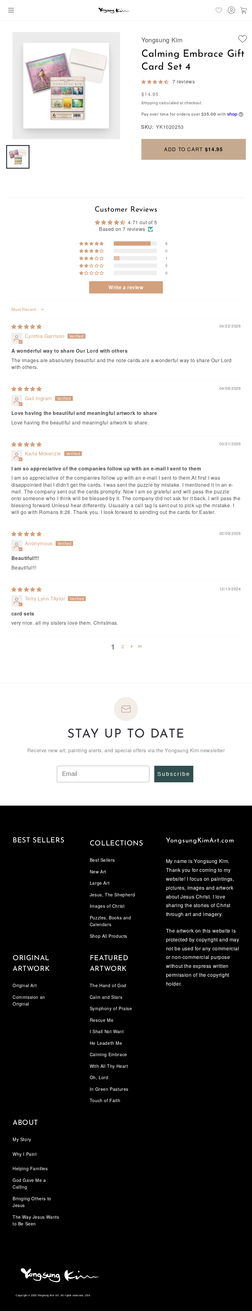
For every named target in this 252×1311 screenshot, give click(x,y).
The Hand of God (108, 985)
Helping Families (30, 1168)
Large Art (99, 883)
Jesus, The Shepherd (112, 894)
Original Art (25, 985)
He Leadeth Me (106, 1043)
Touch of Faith (105, 1100)
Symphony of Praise (111, 1008)
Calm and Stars (106, 997)
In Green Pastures (109, 1089)
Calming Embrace (108, 1054)
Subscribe (173, 774)
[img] (26, 326)
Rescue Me (101, 1020)
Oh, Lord (99, 1077)
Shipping (149, 102)
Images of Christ (107, 906)
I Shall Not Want (107, 1031)
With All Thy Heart (109, 1066)
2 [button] (122, 646)
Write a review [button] (125, 287)
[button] (11, 10)
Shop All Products (108, 936)
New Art (98, 871)
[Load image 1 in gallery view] (18, 156)
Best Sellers (38, 840)
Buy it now (194, 170)
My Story (22, 1139)
